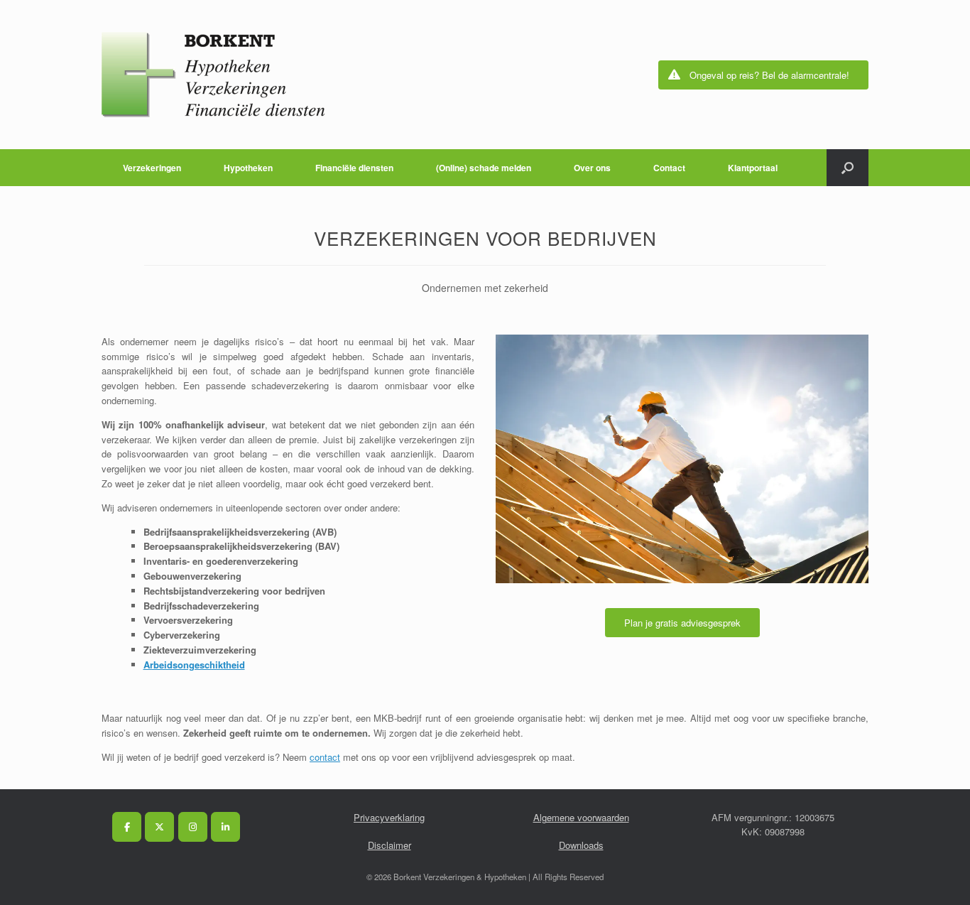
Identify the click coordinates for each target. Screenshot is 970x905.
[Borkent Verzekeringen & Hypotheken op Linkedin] (225, 827)
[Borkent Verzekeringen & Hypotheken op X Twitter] (159, 827)
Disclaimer (389, 845)
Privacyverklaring (389, 817)
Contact (669, 167)
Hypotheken (248, 167)
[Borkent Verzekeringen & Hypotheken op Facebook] (126, 827)
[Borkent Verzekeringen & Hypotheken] (214, 74)
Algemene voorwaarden (581, 817)
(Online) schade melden (483, 167)
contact (325, 757)
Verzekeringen (152, 167)
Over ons (592, 167)
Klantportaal (753, 167)
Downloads (581, 845)
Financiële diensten (354, 167)
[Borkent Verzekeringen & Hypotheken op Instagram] (192, 827)
